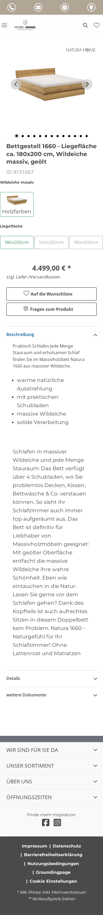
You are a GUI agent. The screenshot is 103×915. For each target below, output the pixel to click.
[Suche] (85, 25)
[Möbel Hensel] (28, 25)
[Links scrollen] (16, 84)
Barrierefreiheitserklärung (53, 854)
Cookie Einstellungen (53, 881)
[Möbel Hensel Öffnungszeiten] (64, 7)
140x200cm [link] (51, 242)
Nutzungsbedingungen (53, 863)
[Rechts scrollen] (87, 84)
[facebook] (45, 823)
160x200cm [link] (86, 242)
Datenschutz (67, 846)
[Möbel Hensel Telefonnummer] (11, 7)
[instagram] (57, 823)
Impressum (34, 846)
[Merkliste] (96, 25)
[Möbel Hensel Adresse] (91, 7)
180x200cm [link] (16, 242)
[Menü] (4, 25)
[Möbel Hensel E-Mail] (38, 7)
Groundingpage (53, 872)
